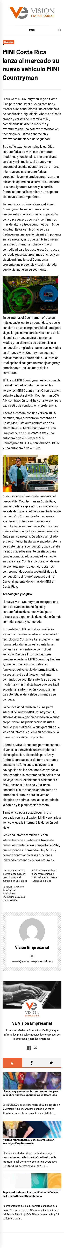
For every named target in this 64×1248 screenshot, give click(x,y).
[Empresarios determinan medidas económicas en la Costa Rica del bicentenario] (32, 1182)
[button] (32, 30)
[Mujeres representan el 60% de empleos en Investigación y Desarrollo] (32, 1129)
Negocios (8, 42)
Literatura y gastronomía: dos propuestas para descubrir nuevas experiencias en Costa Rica (30, 1093)
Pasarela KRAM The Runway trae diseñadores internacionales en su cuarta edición (14, 893)
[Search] (59, 30)
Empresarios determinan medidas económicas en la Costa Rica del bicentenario (30, 1194)
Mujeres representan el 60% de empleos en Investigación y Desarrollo (28, 1141)
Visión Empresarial (32, 947)
